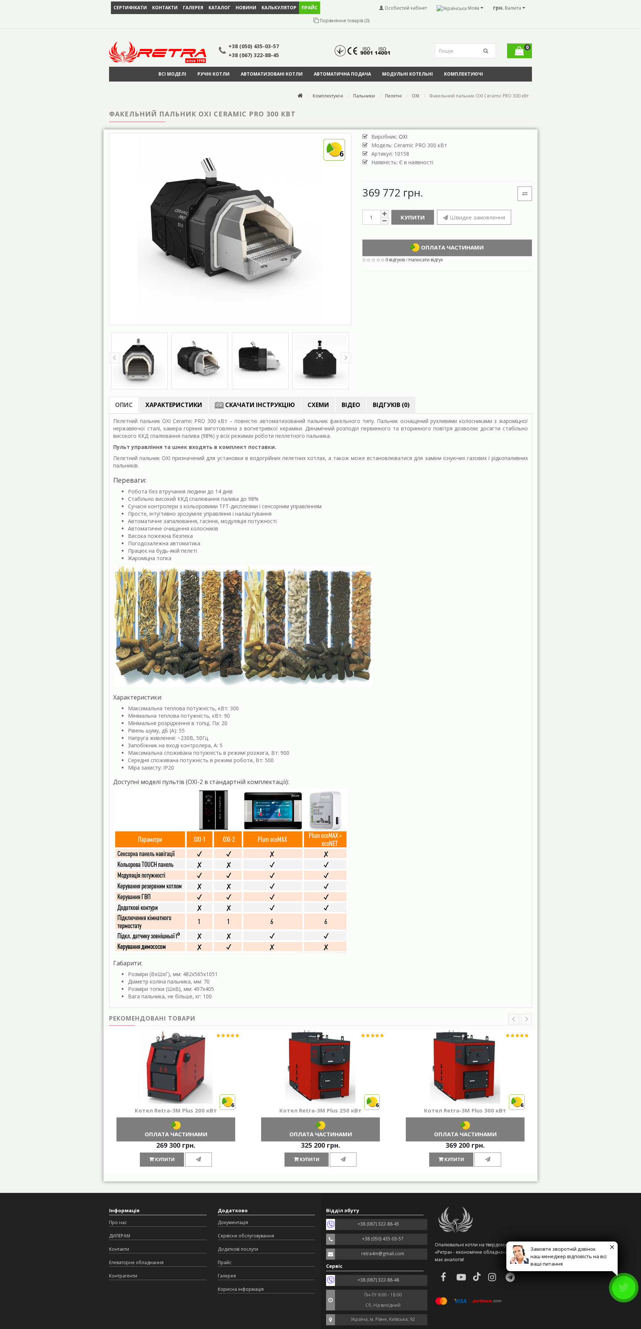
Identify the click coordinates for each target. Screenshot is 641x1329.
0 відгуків (395, 260)
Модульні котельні (407, 74)
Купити (413, 217)
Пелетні (393, 96)
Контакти (165, 7)
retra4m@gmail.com (382, 1253)
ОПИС (124, 405)
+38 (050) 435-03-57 (254, 46)
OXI (415, 96)
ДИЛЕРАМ (119, 1236)
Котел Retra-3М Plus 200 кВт (176, 1110)
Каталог (219, 7)
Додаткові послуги (238, 1249)
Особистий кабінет (405, 8)
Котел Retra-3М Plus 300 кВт (465, 1110)
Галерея (193, 7)
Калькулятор (279, 7)
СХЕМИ (318, 405)
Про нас (118, 1222)
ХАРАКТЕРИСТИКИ (173, 405)
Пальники (364, 96)
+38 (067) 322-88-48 (378, 1280)
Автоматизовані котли (272, 74)
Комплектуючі (463, 74)
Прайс (224, 1262)
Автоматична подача (342, 74)
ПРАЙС (310, 7)
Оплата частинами (452, 247)
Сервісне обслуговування (246, 1236)
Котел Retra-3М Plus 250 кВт (320, 1110)
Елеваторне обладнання (136, 1262)
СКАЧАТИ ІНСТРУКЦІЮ (259, 405)
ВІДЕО (351, 405)
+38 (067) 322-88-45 (254, 55)
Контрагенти (123, 1276)
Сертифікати (130, 7)
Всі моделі (172, 74)
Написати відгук (425, 260)
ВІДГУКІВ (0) (391, 405)
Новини (246, 7)
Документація (233, 1222)
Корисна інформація (241, 1289)
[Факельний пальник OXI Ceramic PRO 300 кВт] (139, 361)
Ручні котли (213, 74)
